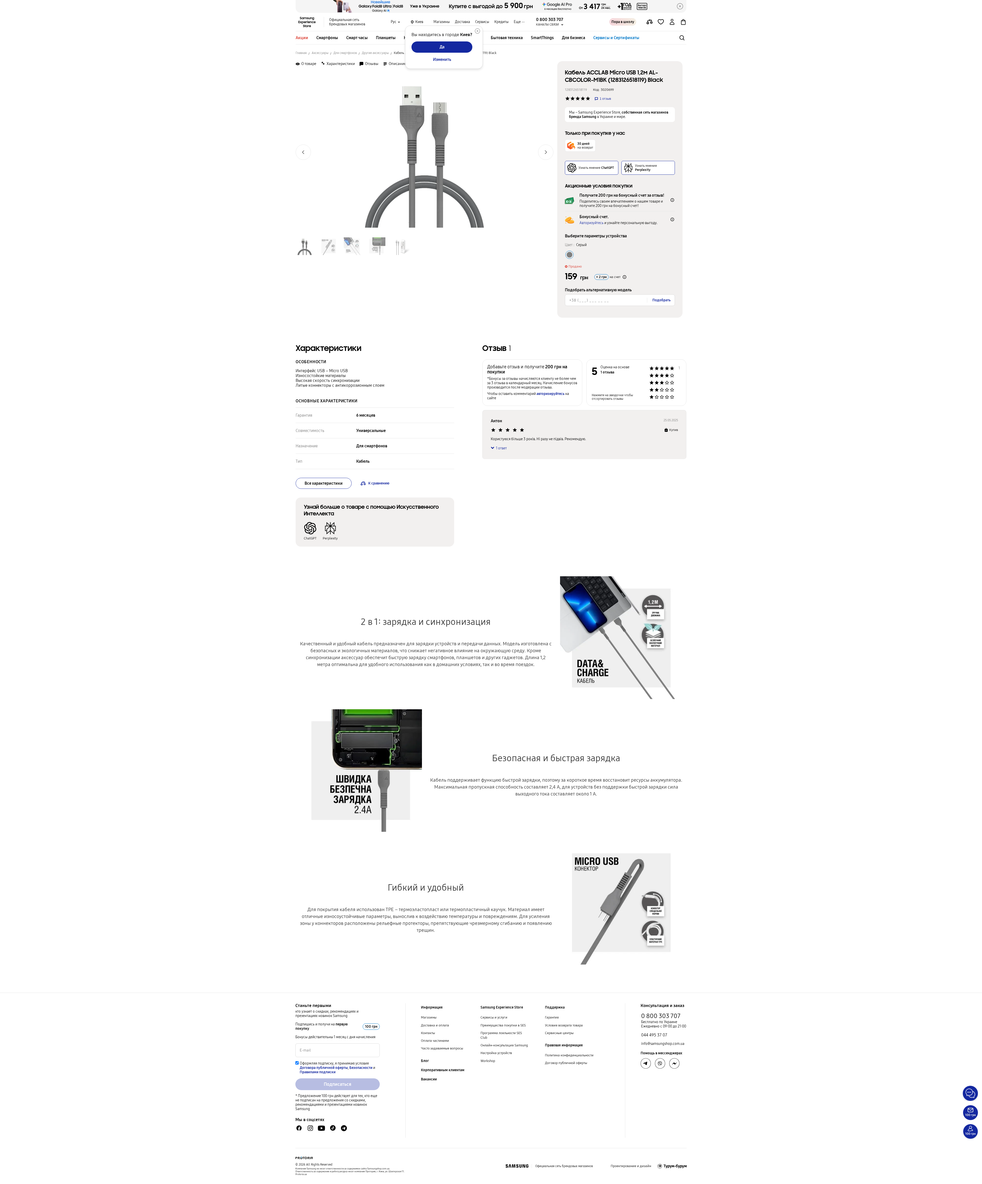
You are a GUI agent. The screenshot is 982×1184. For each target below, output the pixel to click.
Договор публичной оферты (566, 1063)
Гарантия (552, 1017)
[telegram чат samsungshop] (344, 1128)
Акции (302, 37)
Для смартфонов (345, 53)
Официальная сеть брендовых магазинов (347, 22)
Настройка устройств (496, 1053)
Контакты (428, 1033)
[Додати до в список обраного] (661, 22)
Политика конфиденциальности (569, 1055)
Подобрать (661, 300)
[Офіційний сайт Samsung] (517, 1166)
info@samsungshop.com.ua (662, 1044)
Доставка (462, 22)
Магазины (441, 22)
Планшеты (386, 37)
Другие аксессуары (375, 53)
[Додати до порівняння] (649, 22)
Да (442, 47)
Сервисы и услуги (494, 1017)
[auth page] (672, 22)
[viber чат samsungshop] (660, 1063)
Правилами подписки (318, 1072)
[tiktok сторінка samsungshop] (332, 1128)
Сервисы (482, 22)
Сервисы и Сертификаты (616, 37)
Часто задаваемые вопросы (442, 1048)
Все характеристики (324, 483)
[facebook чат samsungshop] (299, 1128)
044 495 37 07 (654, 1035)
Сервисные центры (559, 1033)
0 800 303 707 (660, 1016)
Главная (301, 53)
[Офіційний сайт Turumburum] (672, 1166)
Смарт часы (357, 37)
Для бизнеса (573, 37)
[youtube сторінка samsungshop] (321, 1128)
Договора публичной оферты (324, 1068)
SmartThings (542, 37)
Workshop (488, 1061)
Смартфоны (327, 37)
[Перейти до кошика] (683, 22)
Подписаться (337, 1084)
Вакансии (429, 1079)
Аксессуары (320, 53)
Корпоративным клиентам (442, 1070)
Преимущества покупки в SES (503, 1025)
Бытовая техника (507, 37)
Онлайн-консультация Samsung (504, 1045)
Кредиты (501, 22)
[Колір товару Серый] (569, 255)
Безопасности (360, 1068)
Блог (425, 1061)
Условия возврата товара (564, 1025)
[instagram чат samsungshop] (310, 1128)
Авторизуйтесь (591, 223)
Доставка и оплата (435, 1025)
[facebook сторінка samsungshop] (674, 1063)
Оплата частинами (435, 1041)
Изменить (442, 59)
